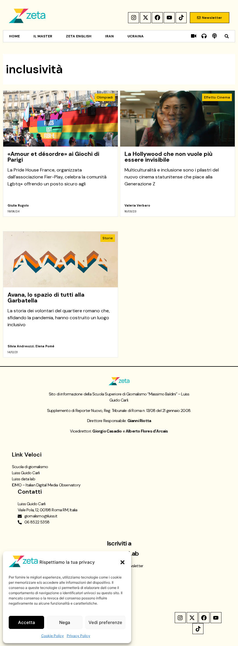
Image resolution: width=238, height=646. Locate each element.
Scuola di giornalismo (30, 466)
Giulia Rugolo (18, 205)
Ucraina (135, 36)
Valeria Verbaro (137, 205)
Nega (64, 622)
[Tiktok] (181, 17)
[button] (122, 562)
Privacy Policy (78, 636)
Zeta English (78, 36)
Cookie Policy (52, 636)
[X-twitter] (145, 17)
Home (14, 36)
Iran (109, 36)
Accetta (26, 622)
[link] (60, 153)
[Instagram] (133, 17)
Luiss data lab (23, 478)
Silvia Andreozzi (21, 346)
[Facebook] (157, 17)
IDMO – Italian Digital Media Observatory (46, 485)
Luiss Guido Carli (25, 472)
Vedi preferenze (105, 622)
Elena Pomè (44, 346)
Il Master (42, 36)
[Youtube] (169, 17)
